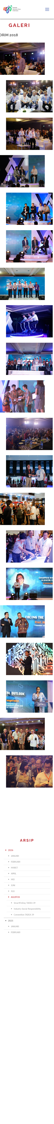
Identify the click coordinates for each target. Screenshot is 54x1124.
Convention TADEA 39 (24, 915)
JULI (13, 891)
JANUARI (15, 856)
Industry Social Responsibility (27, 909)
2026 (10, 850)
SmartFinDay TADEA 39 (24, 903)
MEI (13, 879)
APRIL (13, 874)
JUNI (13, 885)
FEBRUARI (15, 862)
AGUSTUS (15, 897)
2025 (10, 921)
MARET (14, 868)
